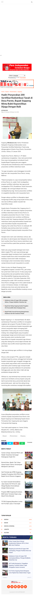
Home (2, 91)
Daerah (7, 91)
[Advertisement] (17, 10)
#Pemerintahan (13, 436)
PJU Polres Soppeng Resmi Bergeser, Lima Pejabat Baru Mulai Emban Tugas (19, 571)
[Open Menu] (2, 2)
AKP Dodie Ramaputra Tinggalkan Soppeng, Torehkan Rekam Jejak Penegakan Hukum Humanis (18, 565)
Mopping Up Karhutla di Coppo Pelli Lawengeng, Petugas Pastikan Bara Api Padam (20, 550)
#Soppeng (22, 436)
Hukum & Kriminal (9, 526)
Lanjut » (29, 577)
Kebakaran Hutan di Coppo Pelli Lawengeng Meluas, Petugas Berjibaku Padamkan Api (19, 558)
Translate (23, 78)
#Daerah (5, 436)
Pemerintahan (13, 91)
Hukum (6, 522)
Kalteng (6, 532)
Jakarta (6, 529)
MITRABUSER (21, 592)
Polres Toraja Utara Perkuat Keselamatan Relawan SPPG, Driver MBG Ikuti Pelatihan (19, 543)
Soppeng (20, 91)
